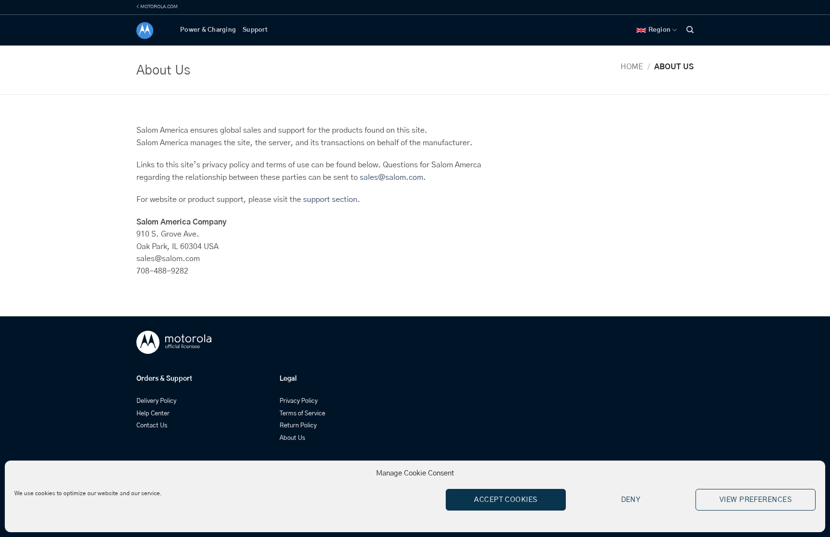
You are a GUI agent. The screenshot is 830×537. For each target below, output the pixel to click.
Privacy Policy (298, 401)
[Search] (690, 30)
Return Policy (298, 426)
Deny (631, 499)
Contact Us (151, 426)
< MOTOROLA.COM (157, 6)
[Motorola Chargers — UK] (151, 30)
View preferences (756, 499)
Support (255, 30)
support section (330, 199)
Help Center (153, 414)
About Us (292, 438)
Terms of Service (302, 414)
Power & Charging (208, 30)
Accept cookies (505, 499)
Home (632, 67)
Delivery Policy (156, 401)
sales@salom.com (391, 177)
